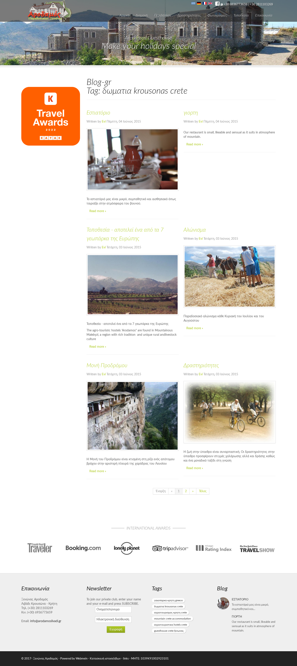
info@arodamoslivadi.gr (45, 621)
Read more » (97, 211)
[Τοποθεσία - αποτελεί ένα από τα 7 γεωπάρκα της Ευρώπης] (133, 284)
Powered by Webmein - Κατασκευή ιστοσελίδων (90, 658)
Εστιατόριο (98, 113)
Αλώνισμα (195, 230)
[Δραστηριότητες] (230, 412)
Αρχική (124, 15)
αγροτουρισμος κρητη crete (170, 612)
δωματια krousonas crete (168, 606)
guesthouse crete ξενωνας (169, 630)
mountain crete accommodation (172, 618)
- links (125, 658)
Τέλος (203, 491)
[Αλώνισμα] (230, 276)
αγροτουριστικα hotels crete (170, 624)
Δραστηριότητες (189, 15)
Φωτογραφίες (217, 15)
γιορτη (191, 113)
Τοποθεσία (241, 15)
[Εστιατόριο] (133, 159)
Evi (104, 121)
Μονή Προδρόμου (107, 365)
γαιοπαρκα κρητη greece (168, 600)
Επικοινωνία (263, 15)
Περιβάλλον (162, 15)
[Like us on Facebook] (217, 3)
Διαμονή (142, 15)
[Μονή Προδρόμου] (133, 415)
